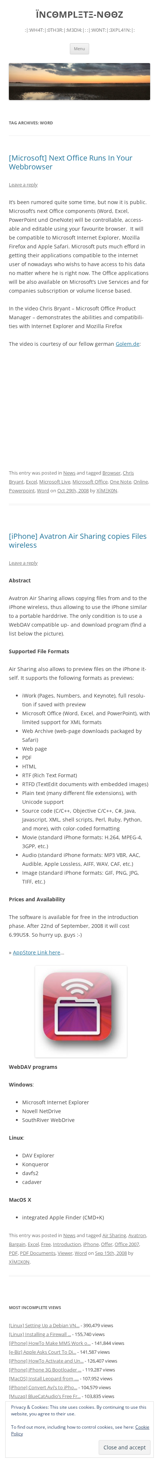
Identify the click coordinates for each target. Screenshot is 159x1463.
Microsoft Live (54, 481)
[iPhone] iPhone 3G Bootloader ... (45, 1369)
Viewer (65, 1253)
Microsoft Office (90, 481)
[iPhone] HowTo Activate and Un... (46, 1360)
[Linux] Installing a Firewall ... (40, 1334)
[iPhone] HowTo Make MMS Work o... (50, 1343)
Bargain (17, 1244)
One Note (120, 481)
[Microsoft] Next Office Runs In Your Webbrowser (70, 162)
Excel (31, 481)
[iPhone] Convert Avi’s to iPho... (43, 1387)
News (69, 472)
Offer (106, 1244)
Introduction (67, 1244)
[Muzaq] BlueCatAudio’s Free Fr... (45, 1396)
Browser (111, 472)
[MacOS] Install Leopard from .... (44, 1378)
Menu (79, 48)
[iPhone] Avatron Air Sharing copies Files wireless (78, 540)
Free (46, 1244)
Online (140, 481)
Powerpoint (22, 490)
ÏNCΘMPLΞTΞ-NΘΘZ (79, 14)
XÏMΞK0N (107, 490)
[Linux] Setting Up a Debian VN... (44, 1325)
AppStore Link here (36, 952)
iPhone (91, 1244)
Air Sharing (114, 1235)
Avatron (137, 1235)
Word (43, 490)
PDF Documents (37, 1253)
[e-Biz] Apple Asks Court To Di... (42, 1352)
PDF (13, 1253)
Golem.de (127, 343)
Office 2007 (127, 1244)
